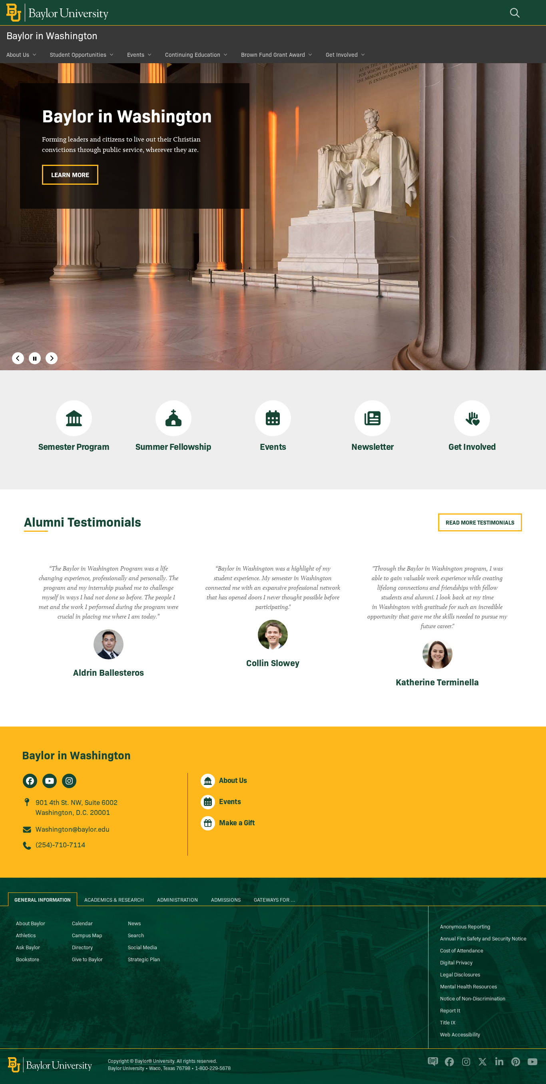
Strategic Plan (144, 958)
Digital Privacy (456, 962)
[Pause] (35, 358)
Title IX (447, 1022)
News (134, 922)
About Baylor (30, 922)
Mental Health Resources (468, 986)
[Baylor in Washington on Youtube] (50, 781)
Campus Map (87, 934)
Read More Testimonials (480, 522)
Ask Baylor (28, 946)
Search (136, 934)
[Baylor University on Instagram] (464, 1065)
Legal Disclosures (460, 974)
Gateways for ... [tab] (274, 899)
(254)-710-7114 (60, 844)
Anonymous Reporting (465, 926)
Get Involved (342, 54)
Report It (450, 1010)
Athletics (26, 934)
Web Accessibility (460, 1034)
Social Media (142, 946)
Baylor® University (154, 1060)
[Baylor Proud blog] (431, 1065)
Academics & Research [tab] (114, 899)
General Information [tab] (42, 899)
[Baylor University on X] (481, 1065)
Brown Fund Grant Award (273, 54)
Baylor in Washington (52, 35)
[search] (516, 12)
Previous (18, 358)
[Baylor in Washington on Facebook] (30, 781)
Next (52, 358)
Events (135, 54)
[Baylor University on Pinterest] (514, 1065)
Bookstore (27, 958)
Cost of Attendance (461, 950)
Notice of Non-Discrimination (472, 998)
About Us (17, 54)
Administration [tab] (177, 899)
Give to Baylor (87, 958)
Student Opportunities (78, 54)
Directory (82, 946)
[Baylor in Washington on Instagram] (69, 781)
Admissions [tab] (226, 899)
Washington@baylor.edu (73, 828)
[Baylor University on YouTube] (530, 1065)
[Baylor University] (56, 12)
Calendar (82, 922)
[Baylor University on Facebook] (448, 1065)
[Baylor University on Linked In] (498, 1065)
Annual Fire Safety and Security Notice (483, 938)
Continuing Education (192, 54)
